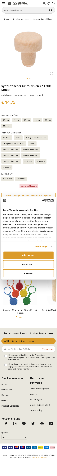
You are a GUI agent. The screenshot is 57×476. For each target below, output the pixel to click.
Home (6, 19)
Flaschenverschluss (21, 19)
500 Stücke (21, 179)
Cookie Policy (36, 410)
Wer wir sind (6, 389)
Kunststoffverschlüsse (42, 19)
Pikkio (32, 143)
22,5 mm (6, 126)
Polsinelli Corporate (10, 406)
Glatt (18, 137)
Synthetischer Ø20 (30, 155)
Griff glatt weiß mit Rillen (36, 137)
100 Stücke (7, 179)
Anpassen (27, 264)
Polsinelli (39, 95)
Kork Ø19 (41, 161)
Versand (33, 394)
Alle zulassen (28, 255)
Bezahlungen (36, 399)
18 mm (27, 120)
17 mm (16, 120)
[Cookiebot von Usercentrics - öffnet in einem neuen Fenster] (42, 200)
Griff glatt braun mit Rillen (13, 143)
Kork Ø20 (7, 167)
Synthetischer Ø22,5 (11, 161)
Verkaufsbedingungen (39, 388)
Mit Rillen (7, 137)
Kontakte (5, 395)
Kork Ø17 (28, 161)
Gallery (4, 400)
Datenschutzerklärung (23, 369)
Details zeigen (41, 246)
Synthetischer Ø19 (10, 155)
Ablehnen (28, 273)
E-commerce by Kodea (40, 457)
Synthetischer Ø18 (30, 149)
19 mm (37, 120)
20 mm (48, 120)
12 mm (6, 120)
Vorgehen (47, 349)
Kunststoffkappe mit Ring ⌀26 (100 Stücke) (20, 311)
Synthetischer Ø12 (10, 149)
